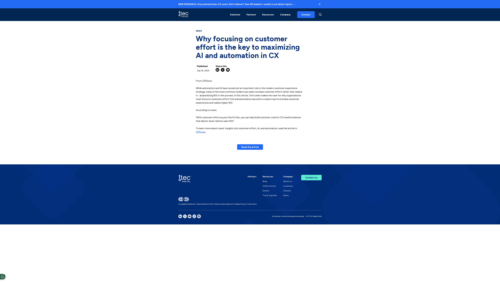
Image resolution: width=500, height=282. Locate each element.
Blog (265, 181)
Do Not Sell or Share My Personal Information (288, 216)
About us (287, 181)
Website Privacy (240, 204)
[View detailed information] (183, 14)
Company (285, 14)
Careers (287, 190)
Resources (268, 14)
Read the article (250, 147)
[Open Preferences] (2, 276)
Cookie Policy (252, 204)
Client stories (269, 186)
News (286, 195)
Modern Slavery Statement (223, 204)
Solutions (235, 14)
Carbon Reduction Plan (204, 204)
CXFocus (200, 132)
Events (266, 190)
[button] (235, 14)
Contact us (311, 177)
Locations (288, 186)
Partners (252, 176)
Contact (306, 14)
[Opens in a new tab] (180, 216)
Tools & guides (270, 195)
